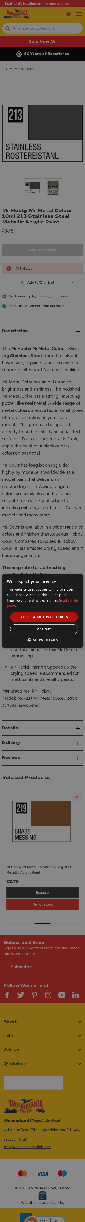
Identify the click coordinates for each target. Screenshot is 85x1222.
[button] (42, 640)
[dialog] (42, 611)
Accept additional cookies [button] (44, 617)
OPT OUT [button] (44, 629)
